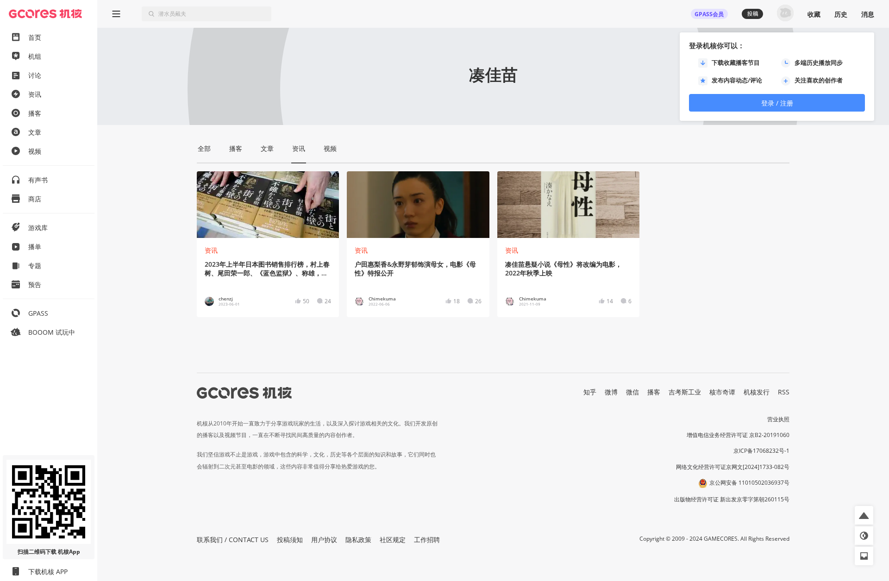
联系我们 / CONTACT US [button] (233, 539)
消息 (867, 14)
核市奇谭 (722, 391)
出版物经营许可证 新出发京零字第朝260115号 (731, 499)
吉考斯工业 (685, 391)
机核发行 (757, 391)
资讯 (211, 250)
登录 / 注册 (777, 103)
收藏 (814, 14)
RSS (783, 391)
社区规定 (393, 539)
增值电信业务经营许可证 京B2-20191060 (738, 435)
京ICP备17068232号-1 (761, 451)
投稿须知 (290, 539)
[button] (864, 515)
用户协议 (324, 539)
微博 (611, 391)
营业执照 (778, 419)
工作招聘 (427, 539)
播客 (653, 391)
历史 (840, 14)
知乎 (589, 391)
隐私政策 (358, 539)
